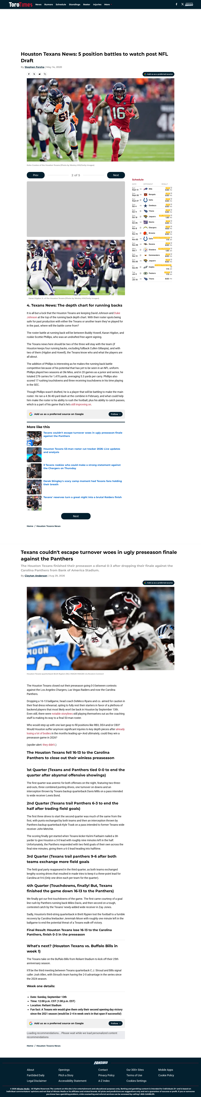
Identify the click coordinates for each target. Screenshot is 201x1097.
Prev (35, 175)
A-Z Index (104, 1080)
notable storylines (62, 713)
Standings (74, 4)
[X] (182, 4)
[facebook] (176, 4)
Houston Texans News (48, 526)
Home (30, 526)
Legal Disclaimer (37, 1080)
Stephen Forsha (34, 67)
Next (116, 175)
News (38, 4)
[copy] (45, 74)
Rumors (48, 4)
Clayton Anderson (36, 575)
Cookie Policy (166, 1075)
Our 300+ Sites (135, 1069)
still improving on (81, 404)
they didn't (49, 744)
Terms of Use (134, 1075)
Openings (64, 1069)
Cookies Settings (136, 1080)
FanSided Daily (35, 1075)
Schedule (61, 4)
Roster (86, 4)
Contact (103, 1069)
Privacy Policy (106, 1075)
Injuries (97, 4)
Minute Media (23, 1089)
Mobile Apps (165, 1069)
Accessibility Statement (72, 1080)
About (30, 1069)
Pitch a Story (65, 1075)
